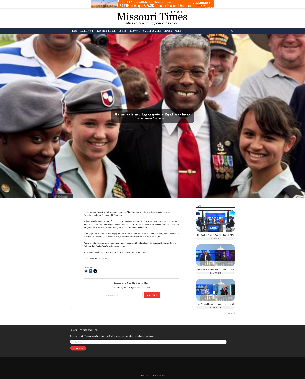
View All (230, 313)
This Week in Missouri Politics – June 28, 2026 (215, 304)
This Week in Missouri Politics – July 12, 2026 (215, 269)
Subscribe (152, 295)
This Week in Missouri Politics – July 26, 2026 (215, 234)
